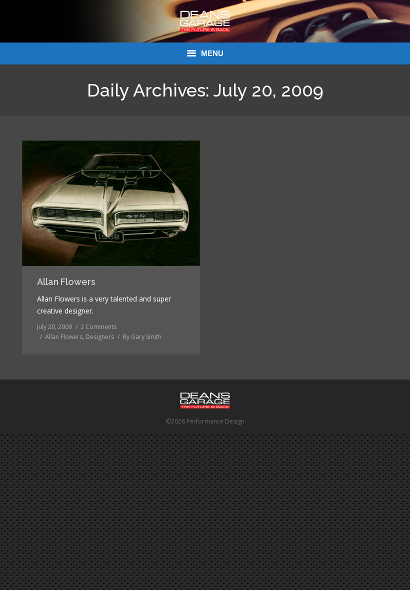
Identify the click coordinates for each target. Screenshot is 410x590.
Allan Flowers (66, 281)
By (142, 336)
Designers (100, 336)
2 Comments (98, 326)
